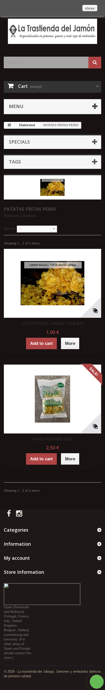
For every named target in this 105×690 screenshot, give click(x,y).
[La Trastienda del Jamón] (52, 31)
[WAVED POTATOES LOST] (52, 399)
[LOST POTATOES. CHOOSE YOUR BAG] (52, 283)
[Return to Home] (9, 125)
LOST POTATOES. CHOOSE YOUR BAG (52, 323)
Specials (19, 142)
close (90, 8)
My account (17, 558)
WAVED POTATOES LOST (52, 439)
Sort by (9, 228)
